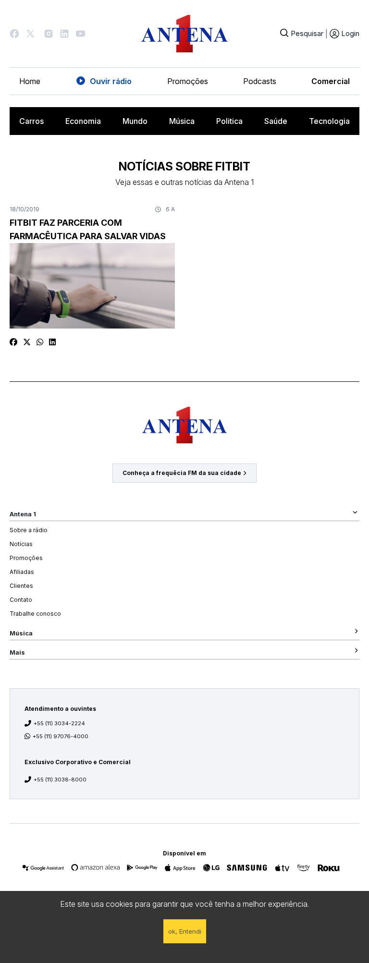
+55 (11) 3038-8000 (60, 779)
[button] (14, 33)
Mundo (135, 121)
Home (29, 81)
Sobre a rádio (29, 530)
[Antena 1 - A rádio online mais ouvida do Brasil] (184, 33)
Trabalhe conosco (35, 613)
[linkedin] (52, 342)
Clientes (21, 585)
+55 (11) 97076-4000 (60, 736)
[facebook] (13, 342)
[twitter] (27, 342)
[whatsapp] (40, 342)
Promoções (187, 81)
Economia (83, 121)
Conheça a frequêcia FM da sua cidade (182, 472)
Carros (31, 121)
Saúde (275, 121)
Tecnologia (329, 121)
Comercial (330, 81)
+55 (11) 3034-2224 (59, 723)
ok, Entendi (184, 931)
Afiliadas (22, 571)
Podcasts (259, 81)
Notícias (21, 544)
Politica (229, 121)
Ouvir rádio (111, 81)
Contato (21, 599)
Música (182, 121)
